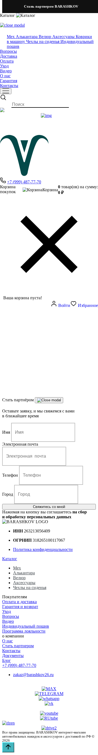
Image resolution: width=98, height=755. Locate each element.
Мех (17, 568)
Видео (6, 71)
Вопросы (8, 51)
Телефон (10, 475)
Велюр (19, 577)
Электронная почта (20, 444)
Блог (6, 660)
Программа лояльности (23, 631)
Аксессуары (24, 582)
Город (7, 494)
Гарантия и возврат (20, 606)
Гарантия (8, 80)
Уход (4, 66)
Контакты (9, 85)
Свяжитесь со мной (49, 507)
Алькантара (24, 573)
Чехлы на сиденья (29, 587)
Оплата (7, 61)
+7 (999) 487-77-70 (24, 182)
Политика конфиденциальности (43, 549)
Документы (13, 655)
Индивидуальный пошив (25, 626)
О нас (5, 75)
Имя (6, 432)
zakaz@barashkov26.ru (33, 674)
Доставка (8, 56)
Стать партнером (18, 645)
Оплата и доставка (19, 601)
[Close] (49, 400)
